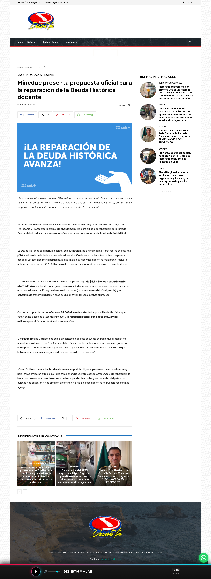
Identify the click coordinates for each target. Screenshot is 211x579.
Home (20, 67)
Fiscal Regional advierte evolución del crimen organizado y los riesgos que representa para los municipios (174, 178)
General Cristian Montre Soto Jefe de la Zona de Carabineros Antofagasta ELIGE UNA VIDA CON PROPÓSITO (113, 476)
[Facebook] (184, 3)
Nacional (74, 466)
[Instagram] (188, 3)
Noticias (29, 67)
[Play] (36, 571)
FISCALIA (162, 169)
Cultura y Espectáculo (36, 463)
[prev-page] (19, 491)
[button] (190, 42)
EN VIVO (176, 573)
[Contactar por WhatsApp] (203, 558)
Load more (166, 191)
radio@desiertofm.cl (111, 559)
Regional (50, 75)
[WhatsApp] (192, 3)
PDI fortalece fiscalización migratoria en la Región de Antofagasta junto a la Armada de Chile (175, 157)
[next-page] (25, 491)
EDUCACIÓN (41, 67)
